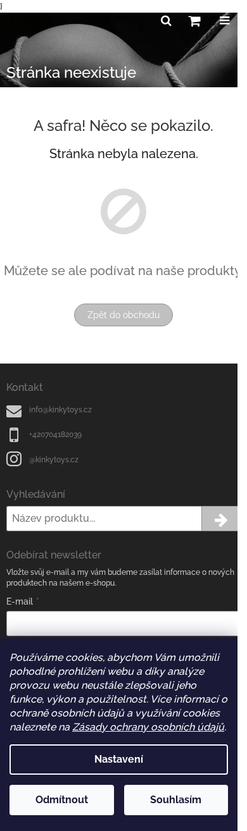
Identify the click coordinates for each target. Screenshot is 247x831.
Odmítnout (61, 800)
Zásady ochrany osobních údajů (148, 727)
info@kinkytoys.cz (60, 409)
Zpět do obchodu (123, 315)
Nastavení (118, 759)
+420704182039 (55, 434)
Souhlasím (175, 800)
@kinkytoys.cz (54, 459)
